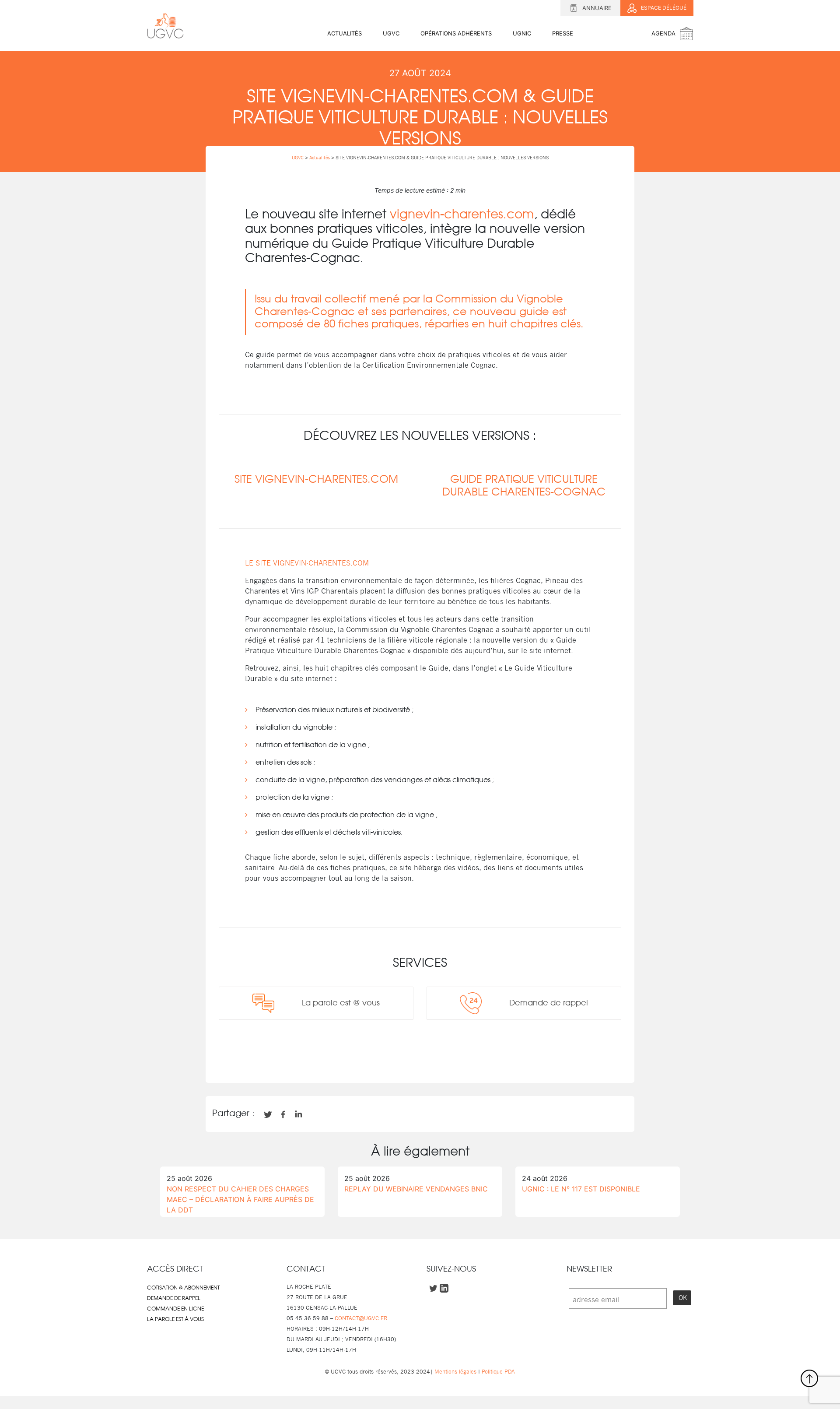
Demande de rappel (173, 1298)
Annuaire (597, 7)
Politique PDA (497, 1371)
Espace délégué (663, 7)
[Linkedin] (420, 1057)
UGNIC (522, 33)
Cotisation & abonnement (183, 1287)
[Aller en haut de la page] (809, 1378)
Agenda (663, 33)
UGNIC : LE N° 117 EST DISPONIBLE (581, 1188)
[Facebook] (390, 1057)
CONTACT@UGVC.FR (361, 1318)
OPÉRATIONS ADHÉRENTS (456, 33)
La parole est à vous (175, 1319)
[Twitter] (405, 1057)
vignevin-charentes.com (462, 215)
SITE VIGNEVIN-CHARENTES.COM (316, 479)
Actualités (344, 33)
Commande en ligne (175, 1308)
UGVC (391, 33)
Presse (562, 33)
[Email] (434, 1057)
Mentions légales (455, 1371)
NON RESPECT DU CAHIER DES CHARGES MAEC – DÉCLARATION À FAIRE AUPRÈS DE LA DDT (240, 1199)
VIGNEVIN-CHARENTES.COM (321, 563)
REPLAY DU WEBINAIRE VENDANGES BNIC (416, 1188)
